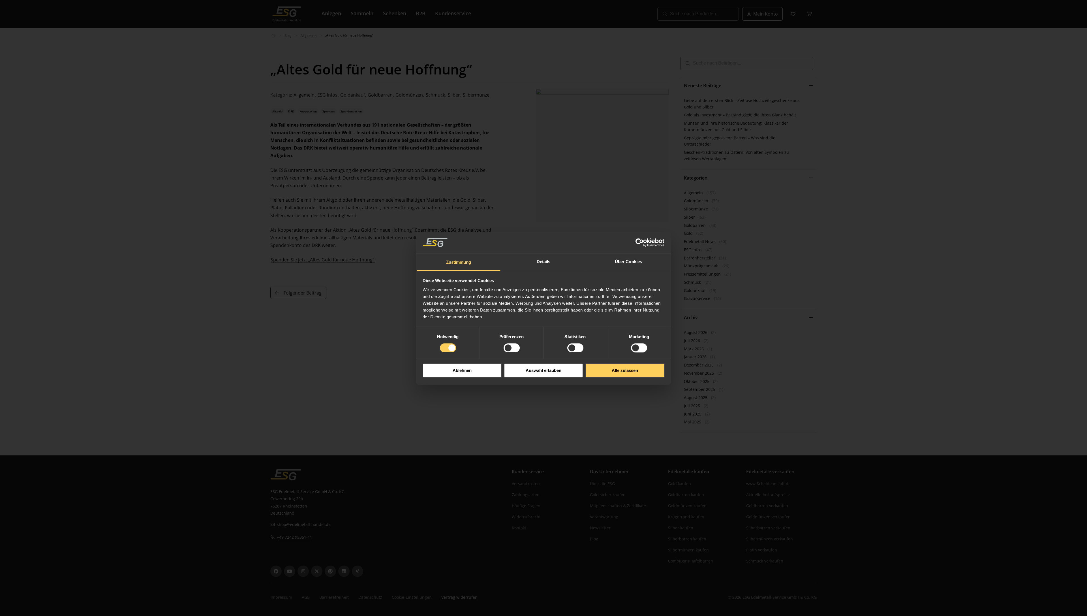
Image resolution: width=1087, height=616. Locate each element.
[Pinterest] (330, 571)
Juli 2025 (692, 405)
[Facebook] (276, 571)
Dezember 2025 (699, 365)
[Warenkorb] (809, 14)
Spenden (328, 111)
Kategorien (695, 178)
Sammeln (362, 13)
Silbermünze (476, 95)
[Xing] (357, 571)
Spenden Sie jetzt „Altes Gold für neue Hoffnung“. (323, 260)
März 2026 (694, 348)
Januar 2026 (695, 356)
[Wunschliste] (793, 14)
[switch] (512, 347)
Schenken (394, 13)
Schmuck (435, 95)
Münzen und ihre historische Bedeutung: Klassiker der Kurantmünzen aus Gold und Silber (736, 126)
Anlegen (331, 13)
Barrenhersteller (699, 258)
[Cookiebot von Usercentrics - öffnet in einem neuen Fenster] (640, 242)
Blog (288, 35)
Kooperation (308, 111)
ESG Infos (327, 95)
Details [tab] (544, 261)
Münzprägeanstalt (701, 265)
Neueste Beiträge (702, 85)
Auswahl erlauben (543, 370)
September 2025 (699, 389)
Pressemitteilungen (702, 274)
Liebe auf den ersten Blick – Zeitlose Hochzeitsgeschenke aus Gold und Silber (742, 104)
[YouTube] (289, 571)
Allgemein (308, 35)
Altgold (277, 111)
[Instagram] (303, 571)
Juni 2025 (692, 414)
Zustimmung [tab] (458, 262)
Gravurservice (697, 298)
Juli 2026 (692, 340)
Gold (688, 233)
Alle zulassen (625, 370)
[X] (316, 571)
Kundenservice (453, 13)
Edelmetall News (700, 241)
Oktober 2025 (696, 381)
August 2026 (695, 332)
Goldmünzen (409, 95)
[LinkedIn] (344, 571)
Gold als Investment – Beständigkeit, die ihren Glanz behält (740, 115)
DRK (291, 111)
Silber (454, 95)
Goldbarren (380, 95)
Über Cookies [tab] (628, 261)
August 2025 (695, 397)
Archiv (691, 317)
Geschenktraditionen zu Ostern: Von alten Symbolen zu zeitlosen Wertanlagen (736, 155)
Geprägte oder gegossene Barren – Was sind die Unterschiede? (729, 141)
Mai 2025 (692, 422)
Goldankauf (352, 95)
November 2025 (699, 373)
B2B (420, 13)
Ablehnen (462, 370)
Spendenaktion (351, 111)
